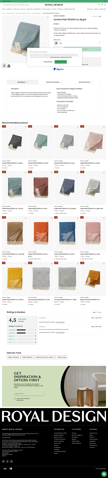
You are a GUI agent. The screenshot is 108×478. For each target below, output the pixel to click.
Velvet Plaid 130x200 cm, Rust (38, 254)
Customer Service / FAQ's (60, 433)
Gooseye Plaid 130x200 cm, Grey (39, 299)
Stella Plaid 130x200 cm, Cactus (12, 208)
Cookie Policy (57, 447)
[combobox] (105, 1)
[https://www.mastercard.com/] (10, 469)
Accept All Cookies (61, 61)
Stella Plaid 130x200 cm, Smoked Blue (65, 208)
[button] (105, 1)
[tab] (22, 82)
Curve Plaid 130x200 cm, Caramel (13, 254)
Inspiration (56, 449)
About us (56, 445)
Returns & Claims (58, 437)
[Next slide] (46, 39)
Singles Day (92, 441)
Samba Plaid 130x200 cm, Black (12, 163)
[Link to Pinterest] (3, 461)
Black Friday (93, 443)
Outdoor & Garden (76, 443)
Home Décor (75, 437)
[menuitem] (3, 9)
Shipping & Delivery (59, 435)
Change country (6, 437)
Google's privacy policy (66, 57)
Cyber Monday (93, 445)
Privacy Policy (57, 443)
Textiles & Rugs (75, 441)
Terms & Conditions (59, 441)
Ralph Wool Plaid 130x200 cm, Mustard (90, 299)
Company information (59, 439)
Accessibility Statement (60, 451)
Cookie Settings (47, 61)
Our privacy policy (54, 57)
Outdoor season (94, 439)
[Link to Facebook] (7, 461)
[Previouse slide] (5, 39)
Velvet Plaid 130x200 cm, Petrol (64, 254)
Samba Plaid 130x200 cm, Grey (64, 163)
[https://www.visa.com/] (5, 469)
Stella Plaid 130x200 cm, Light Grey (91, 208)
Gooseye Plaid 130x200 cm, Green (65, 299)
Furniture (74, 433)
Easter (91, 435)
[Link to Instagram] (11, 461)
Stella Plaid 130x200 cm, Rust (37, 208)
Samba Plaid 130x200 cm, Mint (38, 163)
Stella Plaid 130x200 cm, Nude (90, 163)
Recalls (56, 453)
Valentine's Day (93, 433)
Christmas (92, 447)
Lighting (74, 439)
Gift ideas (92, 437)
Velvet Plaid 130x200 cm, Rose (90, 254)
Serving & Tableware (77, 435)
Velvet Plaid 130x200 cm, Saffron (12, 299)
